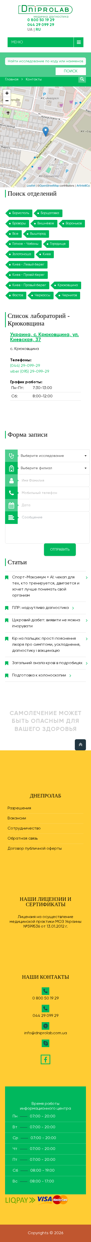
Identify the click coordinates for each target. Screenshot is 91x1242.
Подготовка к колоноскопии (39, 675)
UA (30, 30)
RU (38, 30)
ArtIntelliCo (83, 185)
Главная (11, 79)
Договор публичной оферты (35, 849)
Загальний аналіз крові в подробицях (47, 663)
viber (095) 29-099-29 (29, 372)
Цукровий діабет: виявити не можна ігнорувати (46, 623)
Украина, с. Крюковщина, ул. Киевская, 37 (44, 337)
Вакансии (17, 818)
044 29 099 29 (40, 25)
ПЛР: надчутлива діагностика (40, 608)
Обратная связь (23, 839)
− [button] (7, 101)
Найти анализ (82, 79)
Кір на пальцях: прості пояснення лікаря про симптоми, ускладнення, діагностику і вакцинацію (46, 645)
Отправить (60, 549)
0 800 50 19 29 (40, 20)
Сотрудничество (24, 828)
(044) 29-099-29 (25, 366)
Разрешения (19, 808)
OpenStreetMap (49, 185)
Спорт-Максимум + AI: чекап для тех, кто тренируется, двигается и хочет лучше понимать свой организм (45, 586)
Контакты (34, 79)
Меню (17, 42)
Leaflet (31, 185)
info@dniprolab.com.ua (45, 1033)
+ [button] (7, 93)
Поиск (71, 71)
